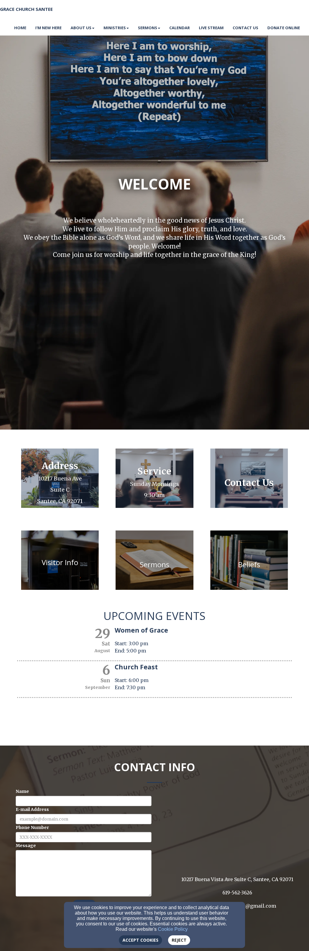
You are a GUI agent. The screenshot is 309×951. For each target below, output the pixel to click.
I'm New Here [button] (48, 27)
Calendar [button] (179, 27)
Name (22, 791)
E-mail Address (32, 809)
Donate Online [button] (283, 27)
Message (26, 845)
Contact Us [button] (245, 27)
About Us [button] (81, 27)
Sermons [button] (147, 27)
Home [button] (20, 27)
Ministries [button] (115, 27)
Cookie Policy (173, 929)
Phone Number (32, 827)
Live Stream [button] (211, 27)
